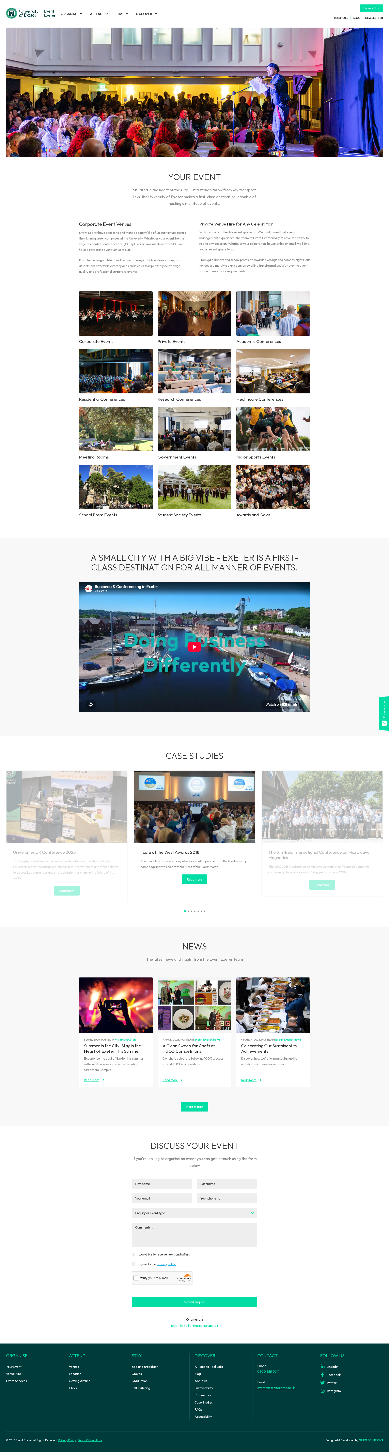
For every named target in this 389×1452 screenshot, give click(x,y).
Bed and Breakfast (145, 1367)
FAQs (73, 1388)
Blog (356, 17)
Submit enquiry (194, 1302)
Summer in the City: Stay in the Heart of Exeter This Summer (112, 1048)
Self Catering (141, 1388)
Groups (137, 1374)
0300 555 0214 (268, 1371)
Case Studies (203, 1402)
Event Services (16, 1381)
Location (75, 1374)
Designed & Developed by (354, 1440)
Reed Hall (341, 17)
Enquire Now (371, 8)
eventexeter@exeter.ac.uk (194, 1325)
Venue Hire (13, 1374)
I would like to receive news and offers (163, 1254)
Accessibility (203, 1416)
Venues (74, 1367)
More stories (194, 1107)
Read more (67, 891)
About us (200, 1381)
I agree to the (156, 1264)
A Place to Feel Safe (208, 1367)
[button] (185, 911)
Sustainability (203, 1388)
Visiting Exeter (125, 1039)
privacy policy (166, 1264)
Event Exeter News (207, 1039)
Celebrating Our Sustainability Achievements (269, 1048)
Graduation (139, 1381)
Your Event (13, 1367)
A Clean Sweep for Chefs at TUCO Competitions (188, 1048)
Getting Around (79, 1381)
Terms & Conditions (90, 1440)
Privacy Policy (67, 1440)
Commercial (202, 1395)
